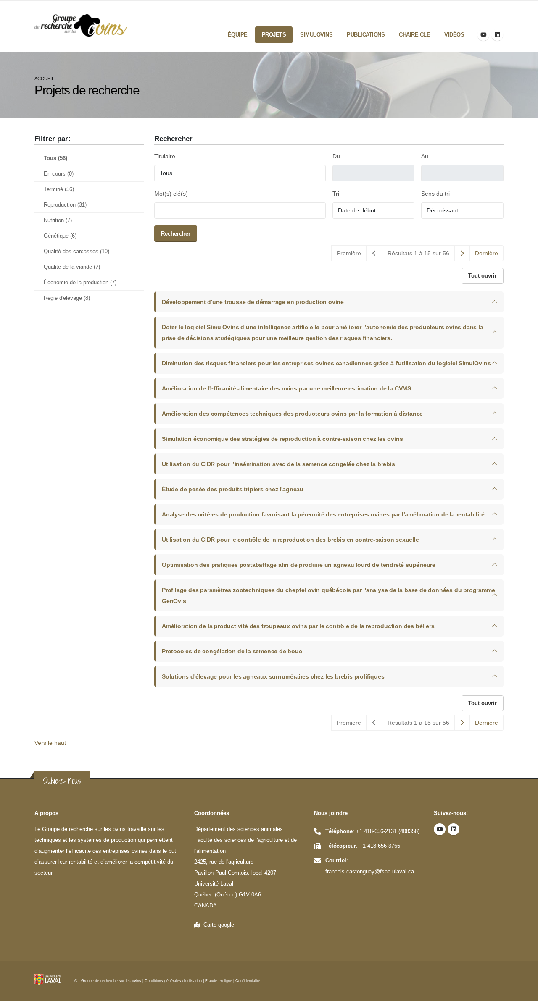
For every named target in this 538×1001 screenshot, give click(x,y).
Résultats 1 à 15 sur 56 (418, 253)
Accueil (44, 78)
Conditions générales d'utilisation (173, 981)
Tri (335, 193)
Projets (274, 34)
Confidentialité (247, 981)
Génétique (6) (60, 236)
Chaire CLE (414, 34)
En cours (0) (59, 174)
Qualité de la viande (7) (72, 267)
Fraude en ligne (218, 981)
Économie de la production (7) (80, 283)
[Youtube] (483, 35)
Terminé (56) (59, 189)
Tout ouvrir (482, 276)
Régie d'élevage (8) (67, 298)
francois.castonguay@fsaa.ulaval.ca (369, 872)
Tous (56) (55, 158)
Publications (366, 34)
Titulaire (164, 156)
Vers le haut (50, 742)
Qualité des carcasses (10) (76, 251)
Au (424, 156)
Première (349, 253)
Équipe (238, 34)
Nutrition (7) (58, 220)
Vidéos (454, 34)
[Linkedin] (497, 35)
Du (336, 156)
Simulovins (316, 34)
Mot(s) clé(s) (171, 193)
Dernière (486, 253)
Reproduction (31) (65, 205)
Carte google (217, 925)
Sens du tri (435, 193)
